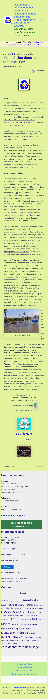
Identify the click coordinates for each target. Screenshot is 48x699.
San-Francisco (19, 640)
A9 (2, 601)
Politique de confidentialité (14, 554)
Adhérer (7, 567)
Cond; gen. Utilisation (12, 560)
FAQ (41, 608)
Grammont (4, 615)
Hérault (11, 615)
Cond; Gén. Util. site (24, 670)
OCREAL (5, 637)
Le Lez (24, 619)
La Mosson (5, 619)
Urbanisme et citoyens (13, 579)
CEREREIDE (30, 605)
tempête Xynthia (10, 375)
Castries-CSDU (16, 605)
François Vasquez (11, 611)
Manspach (16, 624)
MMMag (23, 624)
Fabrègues (35, 608)
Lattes (15, 619)
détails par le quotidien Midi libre (16, 252)
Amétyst (29, 600)
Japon (27, 615)
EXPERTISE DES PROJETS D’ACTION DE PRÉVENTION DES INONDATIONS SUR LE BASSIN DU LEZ (23, 122)
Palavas (16, 637)
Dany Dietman (19, 608)
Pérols (38, 637)
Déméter (28, 608)
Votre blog (27, 42)
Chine (37, 605)
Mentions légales (10, 549)
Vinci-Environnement (9, 643)
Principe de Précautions (13, 364)
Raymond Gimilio (7, 640)
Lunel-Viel (41, 619)
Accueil (18, 42)
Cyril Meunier (7, 608)
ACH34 (6, 601)
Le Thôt (32, 619)
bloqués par (24, 523)
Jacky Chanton (20, 615)
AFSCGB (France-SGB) (13, 581)
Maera (5, 624)
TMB (27, 640)
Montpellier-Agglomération (16, 628)
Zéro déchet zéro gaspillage (20, 647)
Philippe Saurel (27, 637)
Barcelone (40, 601)
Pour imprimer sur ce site (24, 674)
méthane (34, 633)
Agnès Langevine (16, 601)
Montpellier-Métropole (15, 632)
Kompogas (34, 615)
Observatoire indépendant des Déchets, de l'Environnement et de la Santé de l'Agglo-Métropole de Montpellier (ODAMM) (25, 15)
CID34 (42, 605)
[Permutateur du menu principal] (42, 20)
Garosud (24, 612)
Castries (4, 605)
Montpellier (32, 624)
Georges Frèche (35, 612)
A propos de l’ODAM (24, 664)
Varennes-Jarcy (34, 640)
